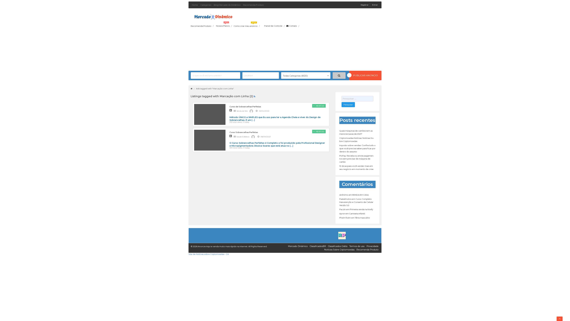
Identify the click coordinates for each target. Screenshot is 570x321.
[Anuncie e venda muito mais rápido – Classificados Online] (213, 16)
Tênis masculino (362, 218)
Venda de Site (242, 111)
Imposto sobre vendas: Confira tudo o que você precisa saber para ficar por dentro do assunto (357, 148)
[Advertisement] (285, 50)
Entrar (375, 5)
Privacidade (372, 246)
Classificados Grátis (337, 246)
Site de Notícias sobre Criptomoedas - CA (209, 254)
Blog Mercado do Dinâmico (227, 5)
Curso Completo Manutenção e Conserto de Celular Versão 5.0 (356, 202)
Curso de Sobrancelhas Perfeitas (245, 106)
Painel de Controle (274, 26)
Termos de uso (357, 246)
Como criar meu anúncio (247, 25)
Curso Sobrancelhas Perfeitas (243, 132)
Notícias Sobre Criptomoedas (339, 249)
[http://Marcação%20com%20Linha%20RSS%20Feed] (254, 96)
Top (560, 319)
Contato (294, 26)
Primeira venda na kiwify (361, 209)
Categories (205, 5)
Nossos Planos (224, 25)
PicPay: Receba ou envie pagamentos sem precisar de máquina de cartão (356, 159)
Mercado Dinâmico (298, 246)
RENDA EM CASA (360, 195)
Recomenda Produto (253, 5)
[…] (253, 120)
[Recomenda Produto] (342, 235)
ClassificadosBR (318, 246)
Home (195, 5)
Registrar (365, 5)
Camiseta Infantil (357, 213)
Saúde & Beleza (242, 137)
